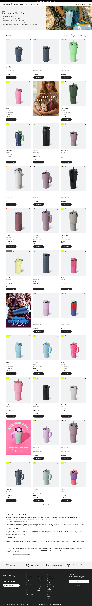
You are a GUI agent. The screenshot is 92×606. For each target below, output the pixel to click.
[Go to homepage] (7, 4)
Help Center (40, 578)
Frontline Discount (39, 589)
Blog (48, 580)
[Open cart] (88, 4)
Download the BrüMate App (29, 593)
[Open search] (82, 4)
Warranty (39, 586)
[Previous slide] (2, 1)
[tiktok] (9, 581)
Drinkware (28, 578)
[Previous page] (42, 504)
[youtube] (14, 581)
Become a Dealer (49, 592)
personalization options (37, 542)
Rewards (77, 4)
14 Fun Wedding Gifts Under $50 (22, 554)
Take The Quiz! (52, 1)
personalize (44, 550)
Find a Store (39, 584)
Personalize (29, 584)
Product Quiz (40, 576)
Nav (38, 548)
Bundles (28, 582)
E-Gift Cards (29, 590)
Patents (49, 598)
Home (3, 11)
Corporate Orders (49, 595)
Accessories (29, 586)
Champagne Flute (49, 531)
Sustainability (50, 578)
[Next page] (50, 504)
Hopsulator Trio (35, 540)
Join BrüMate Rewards (50, 583)
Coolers (28, 580)
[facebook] (6, 581)
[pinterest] (11, 581)
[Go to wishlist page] (80, 4)
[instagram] (4, 581)
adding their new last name (23, 534)
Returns (38, 582)
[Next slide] (90, 1)
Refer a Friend (50, 586)
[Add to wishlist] (30, 39)
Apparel (28, 588)
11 (48, 504)
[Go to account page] (85, 4)
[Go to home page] (11, 575)
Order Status (40, 580)
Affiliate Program (49, 589)
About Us (49, 576)
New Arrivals (29, 576)
